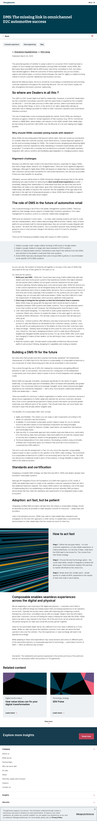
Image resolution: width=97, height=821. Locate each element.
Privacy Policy (57, 817)
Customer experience (12, 44)
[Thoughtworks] (8, 3)
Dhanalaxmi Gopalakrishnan (25, 52)
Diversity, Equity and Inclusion (13, 779)
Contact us (6, 787)
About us (5, 754)
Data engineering (30, 44)
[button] (48, 722)
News (4, 775)
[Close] (95, 809)
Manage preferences (85, 814)
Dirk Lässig (45, 52)
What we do (7, 758)
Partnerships (7, 762)
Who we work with (9, 766)
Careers (5, 783)
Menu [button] (90, 2)
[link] (86, 736)
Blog (42, 44)
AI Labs (5, 770)
